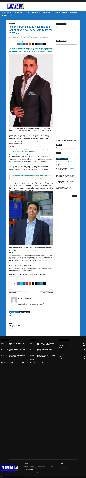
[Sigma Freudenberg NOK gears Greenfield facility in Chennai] (33, 357)
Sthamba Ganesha (42, 274)
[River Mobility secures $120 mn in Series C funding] (4, 351)
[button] (84, 12)
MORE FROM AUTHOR (24, 312)
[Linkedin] (78, 1)
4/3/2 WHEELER (40, 0)
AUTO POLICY (46, 0)
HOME (3, 12)
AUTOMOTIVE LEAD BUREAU (16, 41)
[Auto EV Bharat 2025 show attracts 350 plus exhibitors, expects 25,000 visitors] (73, 189)
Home (10, 21)
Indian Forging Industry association (31, 274)
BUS (16, 0)
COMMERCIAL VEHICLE (46, 12)
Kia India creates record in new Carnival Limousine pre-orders (17, 292)
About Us (51, 0)
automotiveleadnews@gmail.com (34, 472)
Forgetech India (21, 274)
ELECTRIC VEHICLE (34, 0)
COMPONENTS (57, 12)
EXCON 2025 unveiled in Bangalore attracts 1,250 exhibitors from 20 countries (62, 169)
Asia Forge (15, 274)
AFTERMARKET (65, 12)
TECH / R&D (27, 12)
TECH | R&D (61, 343)
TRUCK (19, 0)
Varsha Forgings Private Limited (15, 275)
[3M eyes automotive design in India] (33, 351)
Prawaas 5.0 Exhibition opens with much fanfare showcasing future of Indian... (62, 163)
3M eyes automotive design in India (44, 349)
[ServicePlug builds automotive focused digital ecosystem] (4, 357)
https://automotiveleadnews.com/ (23, 300)
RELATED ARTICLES (14, 312)
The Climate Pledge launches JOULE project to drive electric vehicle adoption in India (29, 149)
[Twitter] (80, 1)
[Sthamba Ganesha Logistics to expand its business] (16, 319)
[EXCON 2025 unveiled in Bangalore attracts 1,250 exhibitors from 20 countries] (73, 170)
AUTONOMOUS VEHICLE (26, 0)
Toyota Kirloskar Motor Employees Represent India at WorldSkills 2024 (43, 292)
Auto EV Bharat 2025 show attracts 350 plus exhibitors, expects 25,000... (62, 188)
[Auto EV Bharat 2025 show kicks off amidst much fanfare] (73, 183)
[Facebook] (76, 1)
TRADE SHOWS (62, 358)
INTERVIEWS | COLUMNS (7, 15)
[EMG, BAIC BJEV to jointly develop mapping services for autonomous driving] (33, 345)
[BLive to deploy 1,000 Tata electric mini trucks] (4, 345)
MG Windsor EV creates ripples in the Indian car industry (23, 151)
